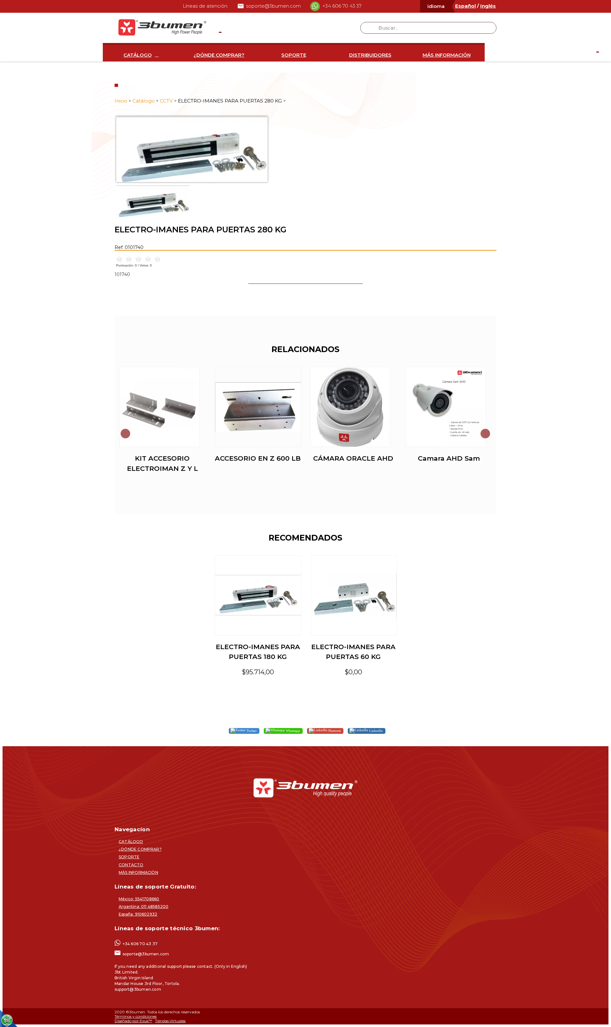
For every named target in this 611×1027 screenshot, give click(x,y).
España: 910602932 (138, 914)
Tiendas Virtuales (170, 1020)
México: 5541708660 (139, 898)
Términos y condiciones (136, 1016)
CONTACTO (131, 864)
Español (465, 6)
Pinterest (334, 731)
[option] (305, 149)
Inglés (488, 6)
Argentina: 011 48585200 (143, 906)
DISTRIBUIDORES (370, 55)
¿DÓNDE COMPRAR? (218, 55)
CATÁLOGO (137, 55)
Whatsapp (292, 731)
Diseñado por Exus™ (133, 1020)
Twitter (251, 731)
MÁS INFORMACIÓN (447, 55)
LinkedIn (375, 731)
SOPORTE (293, 55)
